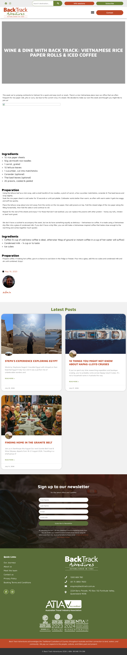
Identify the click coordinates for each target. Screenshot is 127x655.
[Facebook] (6, 3)
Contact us (8, 574)
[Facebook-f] (6, 591)
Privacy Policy (10, 578)
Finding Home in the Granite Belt (28, 442)
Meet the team (10, 570)
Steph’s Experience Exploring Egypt (31, 360)
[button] (92, 12)
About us (8, 566)
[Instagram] (10, 3)
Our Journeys (10, 562)
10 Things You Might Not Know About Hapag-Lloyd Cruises (91, 362)
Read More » (10, 378)
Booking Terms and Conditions (17, 582)
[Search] (57, 3)
